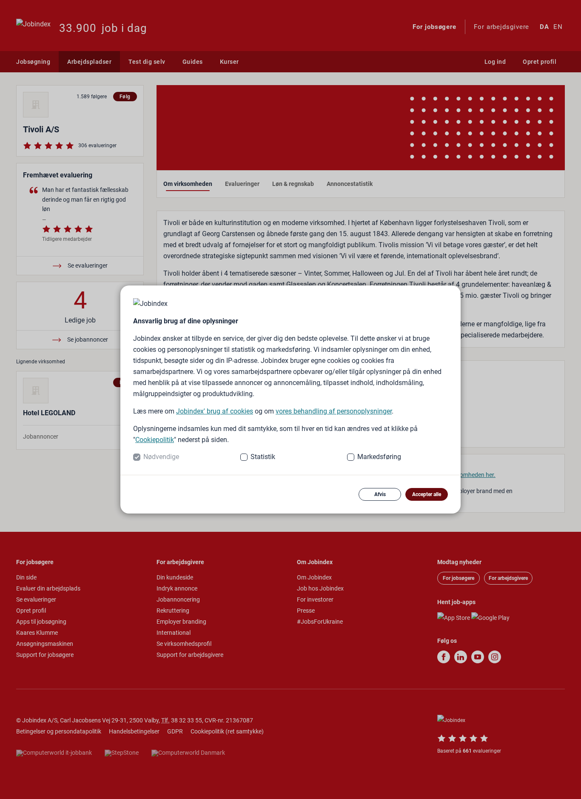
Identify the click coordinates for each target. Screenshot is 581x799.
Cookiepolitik (154, 440)
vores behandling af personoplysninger (334, 411)
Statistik (263, 457)
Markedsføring (379, 457)
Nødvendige (161, 457)
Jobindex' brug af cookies (214, 411)
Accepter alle (426, 494)
